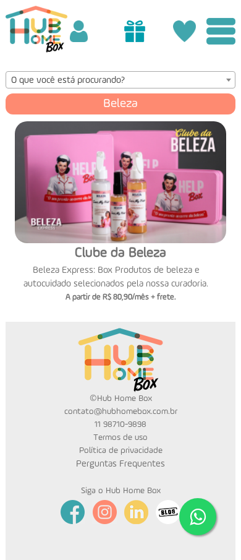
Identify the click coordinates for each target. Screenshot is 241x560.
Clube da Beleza (120, 253)
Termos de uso (120, 437)
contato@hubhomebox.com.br (120, 411)
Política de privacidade (121, 450)
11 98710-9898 (120, 424)
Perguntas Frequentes (120, 463)
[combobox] (120, 79)
